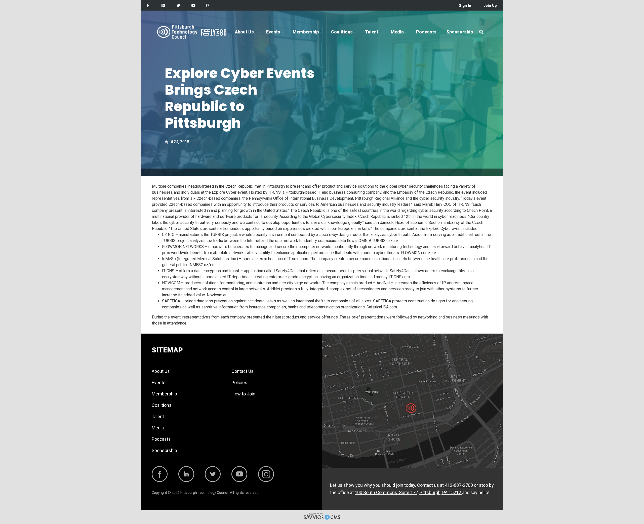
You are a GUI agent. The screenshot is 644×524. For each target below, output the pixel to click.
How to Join (243, 393)
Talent (371, 31)
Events (273, 31)
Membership (306, 31)
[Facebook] (148, 6)
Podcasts (426, 31)
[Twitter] (178, 6)
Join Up (490, 6)
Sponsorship (460, 31)
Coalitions (342, 31)
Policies (239, 382)
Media (397, 31)
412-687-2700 (459, 485)
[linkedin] (163, 6)
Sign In (465, 6)
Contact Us (242, 371)
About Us (244, 31)
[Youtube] (193, 6)
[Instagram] (208, 6)
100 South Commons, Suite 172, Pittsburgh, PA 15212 (408, 492)
